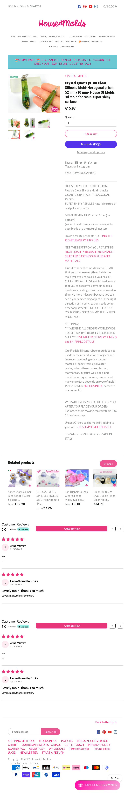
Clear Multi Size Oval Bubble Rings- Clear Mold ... (104, 495)
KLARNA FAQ (16, 748)
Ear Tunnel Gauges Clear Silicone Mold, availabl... (76, 495)
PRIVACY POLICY (99, 744)
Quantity (70, 117)
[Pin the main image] (85, 162)
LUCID (12, 752)
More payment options (91, 152)
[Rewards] (97, 785)
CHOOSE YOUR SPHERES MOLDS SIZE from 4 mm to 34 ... (47, 497)
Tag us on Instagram (77, 166)
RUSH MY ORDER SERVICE (95, 427)
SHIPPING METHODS (21, 741)
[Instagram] (96, 6)
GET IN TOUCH (74, 744)
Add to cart (91, 133)
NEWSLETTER (29, 752)
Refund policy (101, 748)
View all (108, 463)
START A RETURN (53, 752)
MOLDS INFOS (94, 386)
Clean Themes (29, 763)
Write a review (71, 528)
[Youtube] (90, 6)
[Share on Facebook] (76, 162)
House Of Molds (41, 759)
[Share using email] (95, 162)
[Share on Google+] (90, 162)
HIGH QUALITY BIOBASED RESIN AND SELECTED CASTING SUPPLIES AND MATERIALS (89, 256)
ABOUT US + (37, 748)
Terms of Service (79, 748)
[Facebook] (79, 6)
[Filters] (112, 528)
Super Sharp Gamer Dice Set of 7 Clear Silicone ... (19, 495)
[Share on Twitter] (80, 162)
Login (12, 6)
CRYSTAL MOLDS (76, 76)
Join (21, 6)
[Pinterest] (85, 6)
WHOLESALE (57, 748)
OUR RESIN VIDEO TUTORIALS (41, 744)
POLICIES (67, 741)
